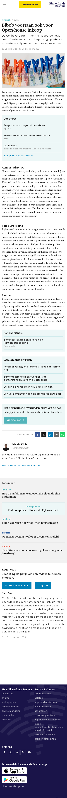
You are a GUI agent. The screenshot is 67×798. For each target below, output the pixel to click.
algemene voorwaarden (47, 720)
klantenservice (42, 694)
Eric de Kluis (10, 49)
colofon (38, 698)
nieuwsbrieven (42, 707)
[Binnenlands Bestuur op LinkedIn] (16, 752)
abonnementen (10, 707)
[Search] (62, 10)
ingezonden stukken (45, 702)
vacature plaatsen (44, 715)
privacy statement (44, 735)
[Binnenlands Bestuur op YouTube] (29, 752)
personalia (8, 715)
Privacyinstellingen (45, 739)
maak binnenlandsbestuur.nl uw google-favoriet (48, 727)
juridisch (6, 20)
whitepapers (9, 702)
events (5, 698)
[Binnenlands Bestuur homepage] (57, 6)
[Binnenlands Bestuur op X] (10, 752)
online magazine (11, 711)
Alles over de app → (13, 786)
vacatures (7, 694)
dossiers (6, 720)
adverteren (40, 711)
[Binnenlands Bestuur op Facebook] (4, 752)
